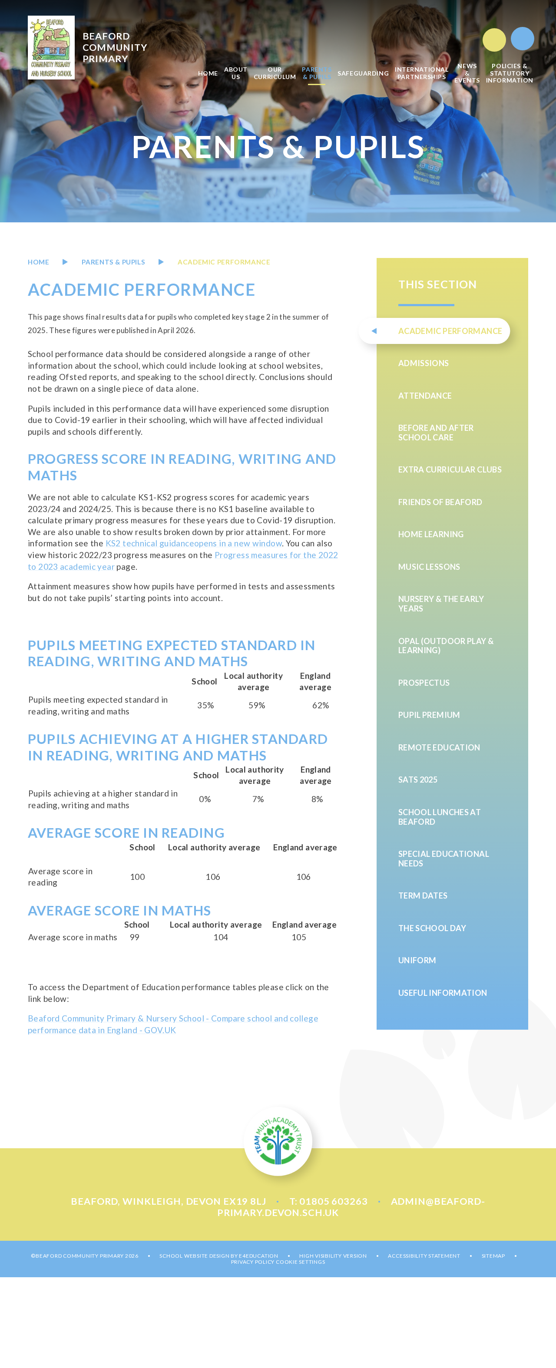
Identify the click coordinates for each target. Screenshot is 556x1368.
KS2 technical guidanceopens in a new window (194, 543)
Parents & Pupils (113, 262)
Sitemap (493, 1255)
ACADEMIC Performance (224, 262)
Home (38, 262)
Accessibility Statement (424, 1255)
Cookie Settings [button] (300, 1262)
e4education (258, 1255)
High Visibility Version (333, 1255)
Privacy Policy (253, 1262)
